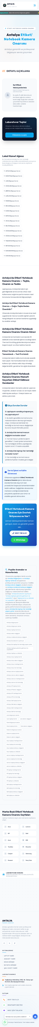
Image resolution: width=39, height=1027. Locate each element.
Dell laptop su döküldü (13, 795)
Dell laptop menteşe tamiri (14, 784)
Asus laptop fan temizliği (14, 744)
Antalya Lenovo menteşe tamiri (15, 679)
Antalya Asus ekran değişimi (15, 660)
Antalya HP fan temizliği (13, 697)
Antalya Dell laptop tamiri (14, 700)
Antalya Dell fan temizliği (14, 711)
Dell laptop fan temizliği (13, 788)
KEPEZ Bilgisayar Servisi (12, 216)
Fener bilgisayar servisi (13, 722)
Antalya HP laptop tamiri (14, 686)
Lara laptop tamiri (12, 719)
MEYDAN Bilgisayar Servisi (12, 246)
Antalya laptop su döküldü (14, 653)
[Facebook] (15, 943)
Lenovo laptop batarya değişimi (16, 762)
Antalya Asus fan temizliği (14, 668)
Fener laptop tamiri (12, 726)
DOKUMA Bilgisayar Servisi (12, 255)
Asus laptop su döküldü (13, 751)
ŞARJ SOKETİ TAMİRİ (10, 968)
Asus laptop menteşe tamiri (14, 741)
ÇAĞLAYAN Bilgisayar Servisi (13, 196)
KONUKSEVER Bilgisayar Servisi (14, 250)
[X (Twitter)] (9, 943)
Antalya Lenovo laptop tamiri (15, 671)
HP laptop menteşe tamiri (14, 770)
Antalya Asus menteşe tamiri (15, 664)
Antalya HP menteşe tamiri (14, 693)
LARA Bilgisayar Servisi (11, 181)
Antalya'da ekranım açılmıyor (21, 594)
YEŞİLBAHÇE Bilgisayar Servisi (13, 241)
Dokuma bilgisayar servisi (14, 730)
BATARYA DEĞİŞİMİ (10, 965)
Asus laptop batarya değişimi (15, 748)
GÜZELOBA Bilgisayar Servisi (13, 186)
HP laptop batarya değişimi (14, 777)
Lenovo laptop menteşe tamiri (15, 755)
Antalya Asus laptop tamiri (14, 657)
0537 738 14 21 (21, 533)
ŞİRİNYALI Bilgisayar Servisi (12, 191)
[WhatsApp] (5, 1022)
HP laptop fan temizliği (13, 773)
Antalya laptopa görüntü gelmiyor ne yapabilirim (17, 648)
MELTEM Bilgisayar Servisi (12, 226)
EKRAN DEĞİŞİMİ (9, 962)
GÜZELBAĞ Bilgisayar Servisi (13, 231)
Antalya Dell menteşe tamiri (14, 708)
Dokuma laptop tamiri (13, 733)
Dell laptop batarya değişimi (15, 792)
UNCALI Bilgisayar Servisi (12, 221)
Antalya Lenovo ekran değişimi (15, 675)
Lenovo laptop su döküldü (14, 766)
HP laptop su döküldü (13, 781)
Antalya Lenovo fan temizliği (15, 682)
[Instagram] (4, 943)
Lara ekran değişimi (25, 719)
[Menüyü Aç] (35, 5)
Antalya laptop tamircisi (14, 630)
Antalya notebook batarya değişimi (19, 587)
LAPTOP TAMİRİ (9, 956)
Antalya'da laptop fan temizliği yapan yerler (19, 644)
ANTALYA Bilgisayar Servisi (12, 171)
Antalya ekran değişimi (13, 585)
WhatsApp (20, 540)
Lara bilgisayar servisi (13, 715)
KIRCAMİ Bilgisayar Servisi (12, 206)
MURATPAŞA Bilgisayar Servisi (13, 176)
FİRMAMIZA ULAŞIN (19, 135)
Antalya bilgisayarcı (15, 578)
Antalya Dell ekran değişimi (14, 704)
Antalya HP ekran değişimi (14, 690)
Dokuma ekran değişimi (13, 737)
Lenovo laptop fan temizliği (14, 759)
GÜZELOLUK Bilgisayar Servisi (13, 236)
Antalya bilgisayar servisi (14, 626)
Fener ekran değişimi (26, 726)
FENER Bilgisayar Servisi (12, 201)
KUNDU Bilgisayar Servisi (12, 211)
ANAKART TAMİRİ (9, 959)
